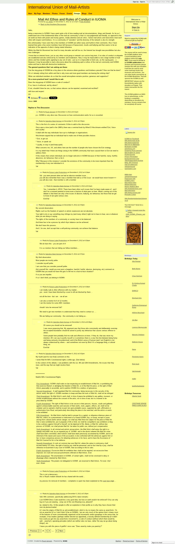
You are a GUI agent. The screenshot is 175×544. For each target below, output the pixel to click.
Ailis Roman (136, 261)
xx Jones (49, 22)
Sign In (142, 2)
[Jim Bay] (128, 325)
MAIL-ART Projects (131, 163)
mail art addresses (131, 164)
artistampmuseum (131, 177)
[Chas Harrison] (128, 281)
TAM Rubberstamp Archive (134, 161)
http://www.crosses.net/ (132, 193)
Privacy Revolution (131, 157)
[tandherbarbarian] (128, 391)
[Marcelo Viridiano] (128, 339)
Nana (134, 349)
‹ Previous (33, 531)
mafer (134, 379)
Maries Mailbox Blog (132, 187)
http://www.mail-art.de (132, 141)
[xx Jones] (32, 25)
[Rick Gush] (128, 369)
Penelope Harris (137, 357)
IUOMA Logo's (130, 181)
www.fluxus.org (130, 149)
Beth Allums (136, 269)
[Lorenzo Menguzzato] (128, 332)
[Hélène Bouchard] (128, 317)
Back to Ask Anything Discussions (53, 24)
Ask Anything (85, 22)
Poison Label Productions (58, 172)
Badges (118, 541)
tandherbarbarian (138, 386)
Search (173, 2)
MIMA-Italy (128, 174)
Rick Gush (135, 364)
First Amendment (42, 384)
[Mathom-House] (128, 347)
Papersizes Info (130, 179)
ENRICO (135, 291)
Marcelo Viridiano (138, 335)
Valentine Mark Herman (53, 121)
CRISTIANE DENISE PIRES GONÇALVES (139, 404)
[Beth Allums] (128, 273)
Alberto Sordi (136, 396)
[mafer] (128, 383)
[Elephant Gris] (128, 303)
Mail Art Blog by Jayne (132, 153)
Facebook (44, 98)
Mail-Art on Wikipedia (132, 145)
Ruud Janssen (50, 112)
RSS (30, 535)
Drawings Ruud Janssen (133, 151)
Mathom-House (137, 342)
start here (106, 481)
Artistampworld (130, 167)
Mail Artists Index (130, 183)
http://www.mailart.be (132, 143)
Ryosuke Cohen (130, 194)
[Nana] (128, 354)
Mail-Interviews (130, 190)
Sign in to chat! (157, 542)
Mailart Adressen (130, 184)
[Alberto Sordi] (128, 401)
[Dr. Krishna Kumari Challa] (128, 288)
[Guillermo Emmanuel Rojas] (128, 310)
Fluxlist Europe (130, 155)
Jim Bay (135, 320)
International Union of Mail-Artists (59, 7)
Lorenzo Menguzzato (139, 327)
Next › (61, 531)
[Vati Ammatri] (128, 376)
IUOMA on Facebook (132, 139)
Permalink (37, 112)
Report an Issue (128, 541)
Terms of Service (141, 541)
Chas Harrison (137, 276)
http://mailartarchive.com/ (133, 189)
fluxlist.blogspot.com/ (132, 159)
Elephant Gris (137, 298)
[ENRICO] (128, 295)
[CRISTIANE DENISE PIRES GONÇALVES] (128, 408)
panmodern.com (130, 169)
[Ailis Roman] (128, 266)
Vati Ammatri (136, 371)
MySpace (34, 98)
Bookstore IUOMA (131, 147)
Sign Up (135, 2)
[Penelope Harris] (128, 361)
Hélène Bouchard (138, 313)
